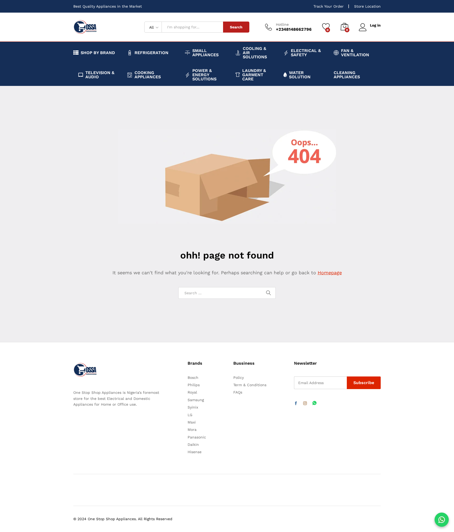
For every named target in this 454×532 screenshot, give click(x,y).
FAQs (237, 392)
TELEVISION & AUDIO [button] (99, 75)
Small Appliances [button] (205, 53)
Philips (194, 385)
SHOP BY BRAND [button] (98, 52)
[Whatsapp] (314, 403)
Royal (192, 392)
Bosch (193, 377)
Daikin (193, 444)
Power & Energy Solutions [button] (204, 75)
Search (236, 27)
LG (190, 415)
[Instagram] (305, 403)
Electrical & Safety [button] (306, 53)
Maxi (192, 422)
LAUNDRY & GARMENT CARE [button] (254, 75)
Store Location (367, 6)
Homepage (330, 272)
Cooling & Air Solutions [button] (255, 53)
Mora (192, 429)
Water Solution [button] (300, 75)
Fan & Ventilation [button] (355, 53)
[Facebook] (295, 403)
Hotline (282, 24)
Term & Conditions (249, 385)
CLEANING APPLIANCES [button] (347, 75)
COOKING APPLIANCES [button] (148, 75)
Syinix (193, 407)
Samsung (196, 400)
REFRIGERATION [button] (151, 52)
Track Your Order (328, 6)
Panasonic (197, 437)
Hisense (195, 452)
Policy (238, 377)
